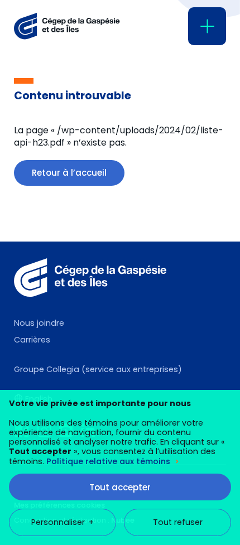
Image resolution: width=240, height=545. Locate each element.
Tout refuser (178, 522)
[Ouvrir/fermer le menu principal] (207, 26)
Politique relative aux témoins (108, 461)
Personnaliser (62, 522)
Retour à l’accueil (69, 173)
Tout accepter (120, 487)
